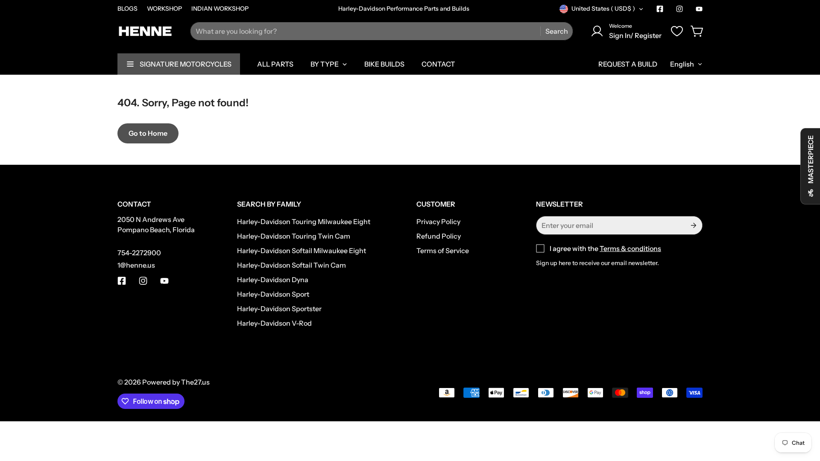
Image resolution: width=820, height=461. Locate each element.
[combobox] (381, 31)
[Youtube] (699, 9)
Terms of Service (442, 250)
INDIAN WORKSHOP (220, 8)
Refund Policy (438, 236)
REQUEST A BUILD (627, 64)
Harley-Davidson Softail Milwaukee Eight (301, 250)
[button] (697, 31)
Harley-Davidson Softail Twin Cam (291, 265)
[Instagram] (679, 9)
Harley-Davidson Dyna (272, 279)
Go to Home (148, 133)
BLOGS (127, 8)
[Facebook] (659, 9)
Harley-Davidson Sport (273, 294)
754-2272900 (139, 252)
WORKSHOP (164, 8)
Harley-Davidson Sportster (279, 308)
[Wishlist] (677, 31)
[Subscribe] (692, 225)
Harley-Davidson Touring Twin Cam (293, 236)
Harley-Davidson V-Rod (274, 323)
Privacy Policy (438, 221)
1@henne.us (136, 265)
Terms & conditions (630, 248)
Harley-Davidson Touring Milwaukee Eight (303, 221)
